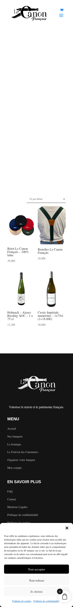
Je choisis (36, 591)
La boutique (14, 444)
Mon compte (14, 468)
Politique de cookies (21, 601)
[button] (67, 528)
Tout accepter (36, 569)
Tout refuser (36, 580)
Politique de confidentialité (46, 601)
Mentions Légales (17, 507)
